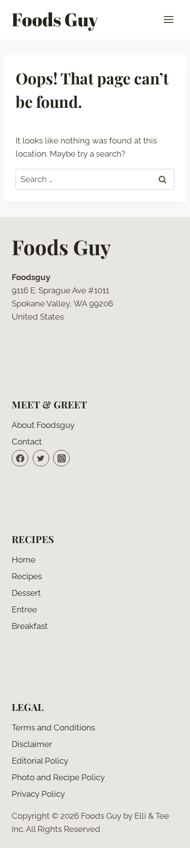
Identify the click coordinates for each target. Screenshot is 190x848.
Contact (27, 441)
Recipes (27, 576)
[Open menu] (168, 19)
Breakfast (30, 626)
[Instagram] (61, 458)
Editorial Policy (40, 761)
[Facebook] (20, 458)
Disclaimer (32, 744)
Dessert (26, 593)
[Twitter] (41, 458)
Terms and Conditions (53, 727)
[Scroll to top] (165, 833)
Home (24, 560)
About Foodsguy (43, 425)
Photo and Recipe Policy (58, 777)
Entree (24, 609)
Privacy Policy (38, 794)
